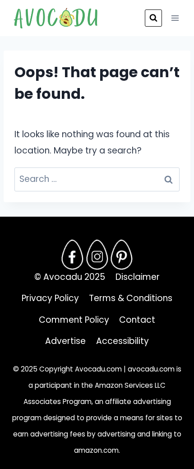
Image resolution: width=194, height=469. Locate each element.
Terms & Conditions (130, 298)
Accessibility (122, 341)
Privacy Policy (50, 298)
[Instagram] (97, 254)
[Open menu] (174, 18)
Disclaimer (137, 277)
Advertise (65, 341)
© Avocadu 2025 (69, 277)
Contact (137, 320)
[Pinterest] (121, 254)
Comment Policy (74, 320)
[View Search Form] (153, 18)
